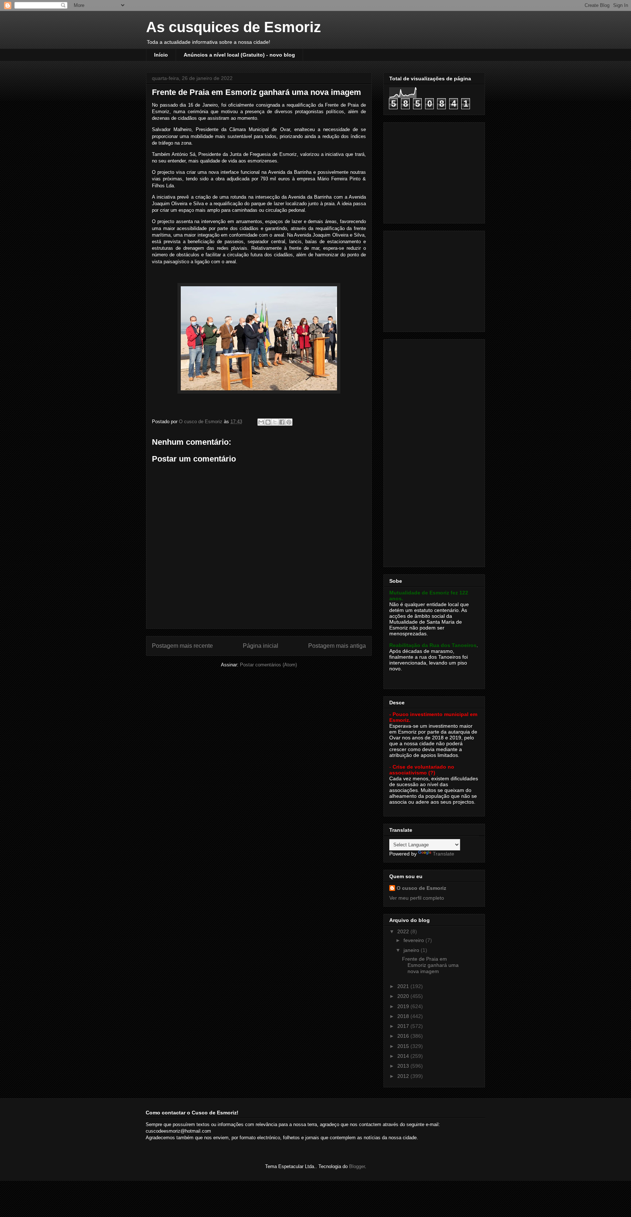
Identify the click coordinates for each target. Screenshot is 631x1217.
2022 (403, 931)
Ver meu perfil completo (416, 898)
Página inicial (260, 646)
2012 (403, 1076)
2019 (403, 1006)
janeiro (412, 950)
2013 (403, 1066)
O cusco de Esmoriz (421, 888)
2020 (403, 996)
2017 (403, 1026)
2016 (403, 1036)
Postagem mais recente (182, 646)
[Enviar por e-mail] (261, 422)
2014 (403, 1056)
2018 (403, 1016)
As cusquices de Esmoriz (233, 27)
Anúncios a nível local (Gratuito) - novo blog (239, 55)
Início (161, 55)
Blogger (357, 1166)
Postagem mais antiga (337, 646)
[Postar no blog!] (268, 422)
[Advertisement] (435, 171)
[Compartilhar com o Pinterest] (288, 422)
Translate (443, 854)
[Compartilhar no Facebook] (282, 422)
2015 (403, 1046)
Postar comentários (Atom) (268, 664)
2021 (403, 986)
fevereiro (414, 940)
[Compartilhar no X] (275, 422)
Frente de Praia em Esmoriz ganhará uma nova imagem (430, 965)
